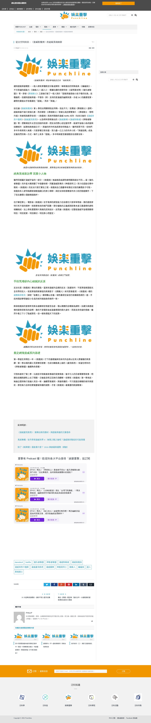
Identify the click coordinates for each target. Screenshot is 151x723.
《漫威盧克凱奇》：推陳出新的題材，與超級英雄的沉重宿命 (44, 432)
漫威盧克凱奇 (31, 119)
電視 (45, 27)
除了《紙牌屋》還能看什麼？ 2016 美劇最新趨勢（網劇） (43, 447)
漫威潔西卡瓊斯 (22, 567)
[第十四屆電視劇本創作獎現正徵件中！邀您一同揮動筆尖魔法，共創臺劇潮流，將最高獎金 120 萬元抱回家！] (26, 636)
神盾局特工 (62, 567)
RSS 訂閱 (112, 718)
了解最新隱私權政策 (69, 4)
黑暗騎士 (33, 94)
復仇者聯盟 (39, 562)
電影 (37, 27)
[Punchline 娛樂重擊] (73, 15)
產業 (54, 27)
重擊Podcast (20, 27)
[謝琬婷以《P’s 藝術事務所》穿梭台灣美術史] (54, 636)
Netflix (28, 562)
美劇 (90, 48)
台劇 (30, 27)
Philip (17, 48)
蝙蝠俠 (81, 567)
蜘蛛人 (72, 567)
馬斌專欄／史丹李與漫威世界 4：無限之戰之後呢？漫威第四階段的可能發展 (51, 440)
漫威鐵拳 (63, 119)
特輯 (83, 27)
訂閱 (123, 671)
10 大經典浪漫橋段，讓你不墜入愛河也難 (36, 597)
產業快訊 (91, 27)
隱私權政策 (120, 718)
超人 (89, 567)
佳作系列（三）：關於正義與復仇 (81, 643)
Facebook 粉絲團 (131, 718)
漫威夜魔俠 (27, 108)
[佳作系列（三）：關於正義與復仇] (82, 636)
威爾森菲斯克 (20, 295)
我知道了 (118, 3)
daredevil (19, 562)
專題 (63, 27)
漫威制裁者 (75, 119)
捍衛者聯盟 (51, 562)
